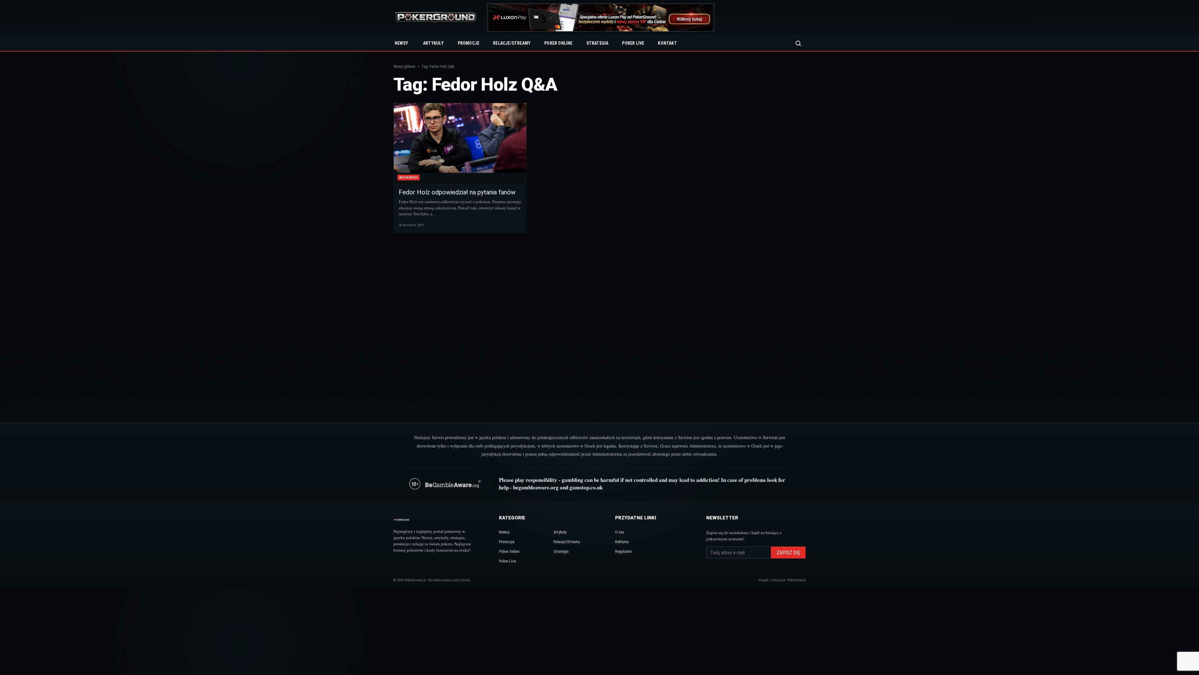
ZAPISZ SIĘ (788, 553)
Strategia (597, 43)
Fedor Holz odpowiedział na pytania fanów (457, 192)
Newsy (401, 43)
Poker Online (558, 43)
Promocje (469, 43)
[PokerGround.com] (435, 17)
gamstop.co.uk (586, 487)
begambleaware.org (536, 487)
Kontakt (667, 43)
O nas (619, 532)
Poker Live (633, 43)
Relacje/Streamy (511, 43)
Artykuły (433, 43)
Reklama (622, 541)
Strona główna (404, 66)
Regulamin (623, 551)
